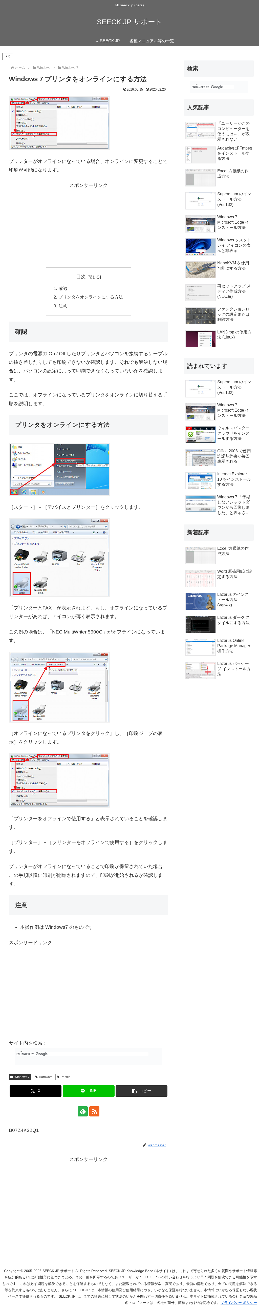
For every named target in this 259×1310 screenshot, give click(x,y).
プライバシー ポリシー (239, 1303)
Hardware (46, 1077)
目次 (81, 276)
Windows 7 (22, 1077)
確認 (62, 288)
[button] (141, 1091)
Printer (65, 1077)
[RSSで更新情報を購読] (94, 1111)
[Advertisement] (88, 225)
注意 (62, 306)
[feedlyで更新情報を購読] (83, 1111)
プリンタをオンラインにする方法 (90, 297)
